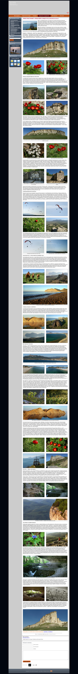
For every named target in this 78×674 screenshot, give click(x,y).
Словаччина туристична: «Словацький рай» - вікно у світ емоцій (15, 25)
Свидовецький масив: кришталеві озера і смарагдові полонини (15, 21)
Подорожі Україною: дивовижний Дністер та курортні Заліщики (14, 30)
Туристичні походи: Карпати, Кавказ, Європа (14, 4)
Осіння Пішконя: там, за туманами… (14, 23)
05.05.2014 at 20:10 (26, 637)
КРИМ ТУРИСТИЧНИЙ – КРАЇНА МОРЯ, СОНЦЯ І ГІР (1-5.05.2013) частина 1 (41, 18)
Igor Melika (13, 2)
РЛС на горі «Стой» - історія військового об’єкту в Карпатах (15, 28)
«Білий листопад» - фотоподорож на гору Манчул (15, 32)
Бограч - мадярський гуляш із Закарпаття (15, 34)
